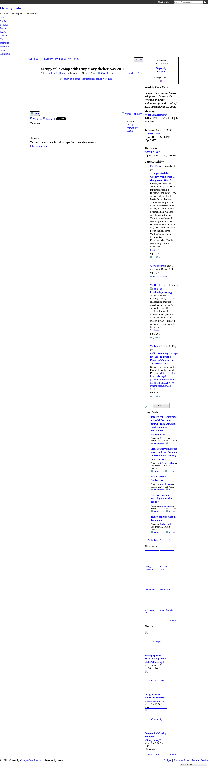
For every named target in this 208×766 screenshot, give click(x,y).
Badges (167, 760)
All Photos (34, 59)
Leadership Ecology (161, 292)
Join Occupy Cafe (38, 146)
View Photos (107, 73)
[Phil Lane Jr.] (167, 581)
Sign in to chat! (187, 764)
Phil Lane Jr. (165, 589)
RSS (146, 407)
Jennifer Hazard (58, 73)
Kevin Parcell (165, 524)
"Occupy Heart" (153, 152)
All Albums (47, 59)
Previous (132, 73)
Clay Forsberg (157, 166)
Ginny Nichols (166, 610)
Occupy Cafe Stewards (31, 760)
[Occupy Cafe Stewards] (152, 557)
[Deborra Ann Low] (152, 601)
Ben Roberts (150, 589)
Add (140, 59)
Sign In (169, 2)
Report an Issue (181, 760)
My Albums (73, 59)
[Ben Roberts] (152, 581)
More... (161, 405)
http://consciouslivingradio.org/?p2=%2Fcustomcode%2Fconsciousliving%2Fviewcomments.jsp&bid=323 (163, 379)
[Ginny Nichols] (167, 601)
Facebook (50, 119)
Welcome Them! (160, 277)
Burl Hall (164, 438)
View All (173, 540)
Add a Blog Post (156, 540)
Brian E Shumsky (154, 662)
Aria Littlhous (165, 484)
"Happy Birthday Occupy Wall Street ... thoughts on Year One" (163, 177)
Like (36, 113)
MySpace (37, 119)
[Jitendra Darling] (167, 557)
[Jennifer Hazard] (34, 74)
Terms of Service (200, 760)
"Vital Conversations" (156, 114)
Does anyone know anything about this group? (161, 498)
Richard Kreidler (167, 463)
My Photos (60, 59)
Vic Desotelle (156, 285)
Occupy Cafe (10, 8)
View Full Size (133, 113)
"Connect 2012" (153, 133)
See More (154, 249)
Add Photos (153, 754)
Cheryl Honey (153, 740)
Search (205, 2)
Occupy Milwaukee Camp (132, 127)
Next (140, 73)
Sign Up (161, 2)
